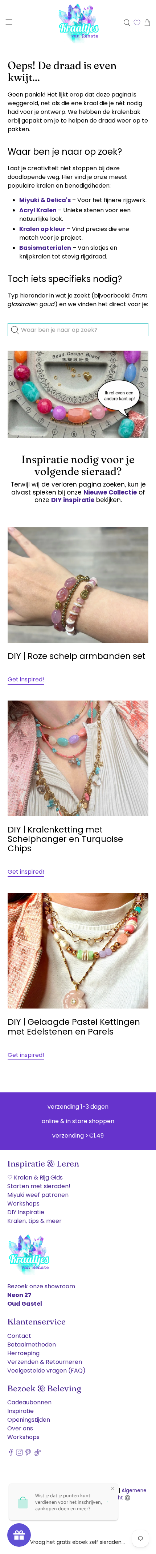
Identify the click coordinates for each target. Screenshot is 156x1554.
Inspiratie (20, 1411)
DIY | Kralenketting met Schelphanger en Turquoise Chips (65, 839)
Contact (19, 1336)
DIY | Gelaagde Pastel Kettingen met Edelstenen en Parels (74, 1026)
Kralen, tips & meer (34, 1221)
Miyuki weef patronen (38, 1195)
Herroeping (23, 1353)
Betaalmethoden (31, 1344)
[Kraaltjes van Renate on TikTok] (37, 1454)
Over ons (20, 1428)
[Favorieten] (137, 22)
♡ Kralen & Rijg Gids (35, 1177)
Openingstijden (28, 1420)
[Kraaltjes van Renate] (78, 22)
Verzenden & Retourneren (44, 1362)
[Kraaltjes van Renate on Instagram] (19, 1454)
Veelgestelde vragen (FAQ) (46, 1370)
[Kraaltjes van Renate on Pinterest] (28, 1454)
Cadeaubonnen (29, 1402)
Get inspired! (26, 679)
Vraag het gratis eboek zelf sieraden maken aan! (78, 1542)
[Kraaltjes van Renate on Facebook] (10, 1454)
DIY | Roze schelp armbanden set (76, 656)
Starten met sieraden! (38, 1186)
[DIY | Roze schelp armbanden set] (78, 585)
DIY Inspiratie (25, 1212)
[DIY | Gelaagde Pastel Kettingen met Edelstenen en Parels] (78, 951)
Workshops (23, 1203)
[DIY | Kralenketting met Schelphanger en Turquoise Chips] (78, 758)
